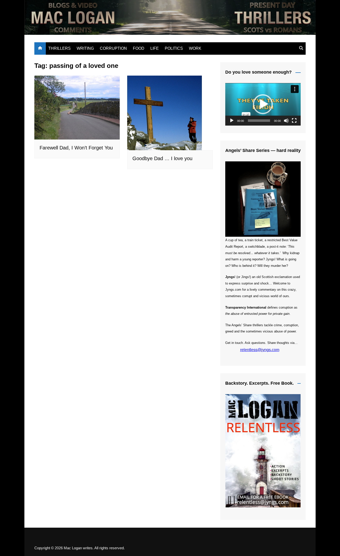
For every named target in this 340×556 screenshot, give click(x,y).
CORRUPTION (113, 48)
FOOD (138, 48)
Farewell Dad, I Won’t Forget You (76, 147)
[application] (263, 104)
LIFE (154, 48)
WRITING (85, 48)
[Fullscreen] (294, 120)
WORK (195, 48)
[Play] (231, 120)
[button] (263, 104)
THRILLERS (59, 48)
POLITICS (174, 48)
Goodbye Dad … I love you (162, 158)
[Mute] (286, 120)
